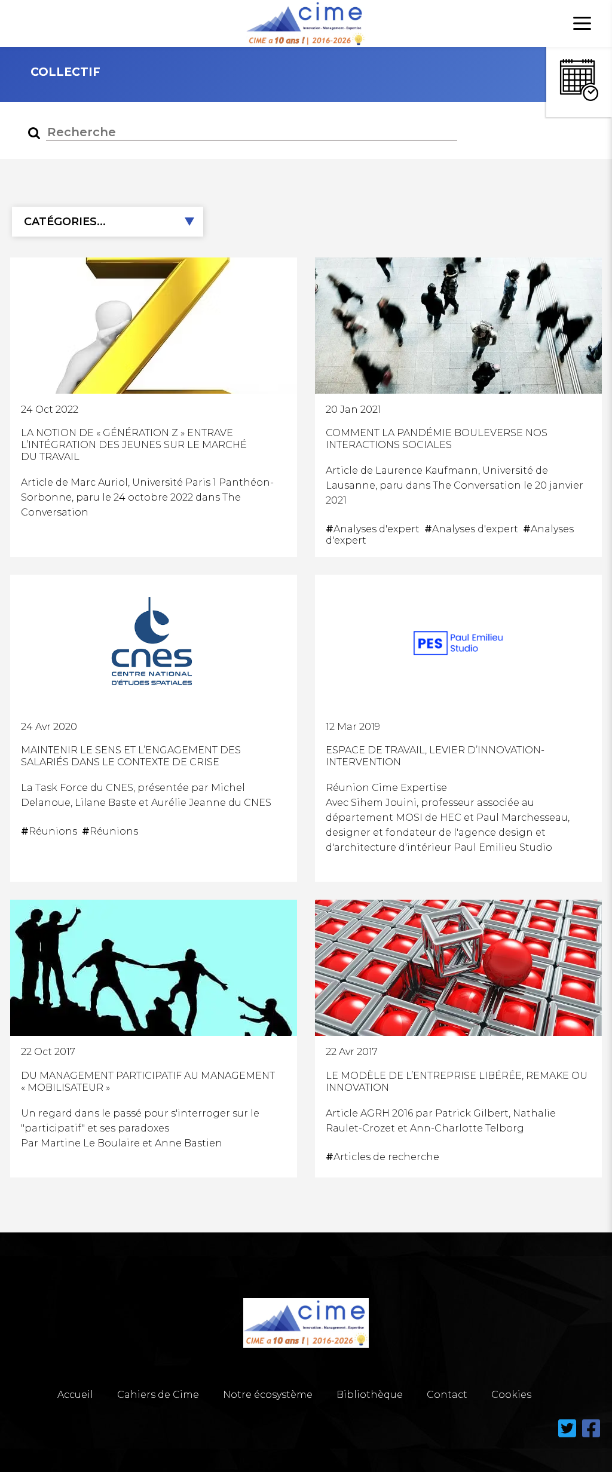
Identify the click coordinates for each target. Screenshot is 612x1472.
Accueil (75, 1394)
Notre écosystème (268, 1394)
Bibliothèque (369, 1394)
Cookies (511, 1394)
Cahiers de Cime (158, 1394)
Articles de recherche (384, 1157)
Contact (447, 1394)
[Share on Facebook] (591, 1435)
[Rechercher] (34, 133)
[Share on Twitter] (568, 1435)
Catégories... (65, 221)
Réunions (51, 831)
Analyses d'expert (375, 529)
